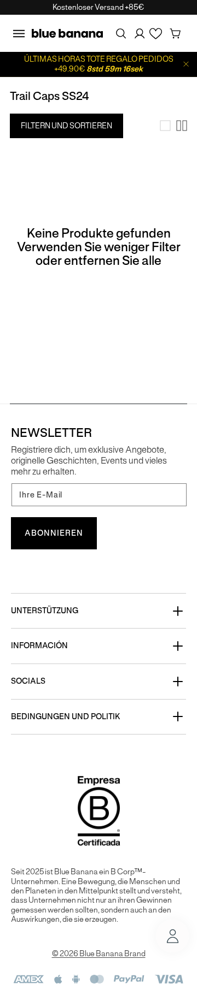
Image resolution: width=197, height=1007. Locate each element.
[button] (18, 33)
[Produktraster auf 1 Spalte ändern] (165, 125)
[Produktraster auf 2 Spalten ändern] (181, 125)
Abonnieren (54, 533)
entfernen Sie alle (112, 261)
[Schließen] (186, 64)
